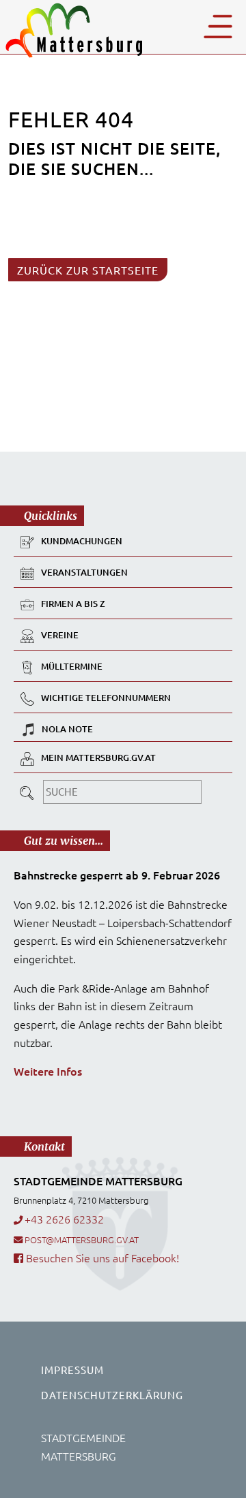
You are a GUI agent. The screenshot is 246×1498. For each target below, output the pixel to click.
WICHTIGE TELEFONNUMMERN (106, 698)
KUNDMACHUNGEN (81, 541)
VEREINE (60, 635)
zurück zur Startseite (88, 270)
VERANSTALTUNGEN (84, 573)
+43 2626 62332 (64, 1218)
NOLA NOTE (67, 729)
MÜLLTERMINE (71, 667)
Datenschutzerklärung (112, 1394)
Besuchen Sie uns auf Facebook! (101, 1257)
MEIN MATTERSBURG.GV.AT (98, 758)
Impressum (72, 1369)
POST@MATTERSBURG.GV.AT (82, 1239)
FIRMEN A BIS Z (73, 604)
